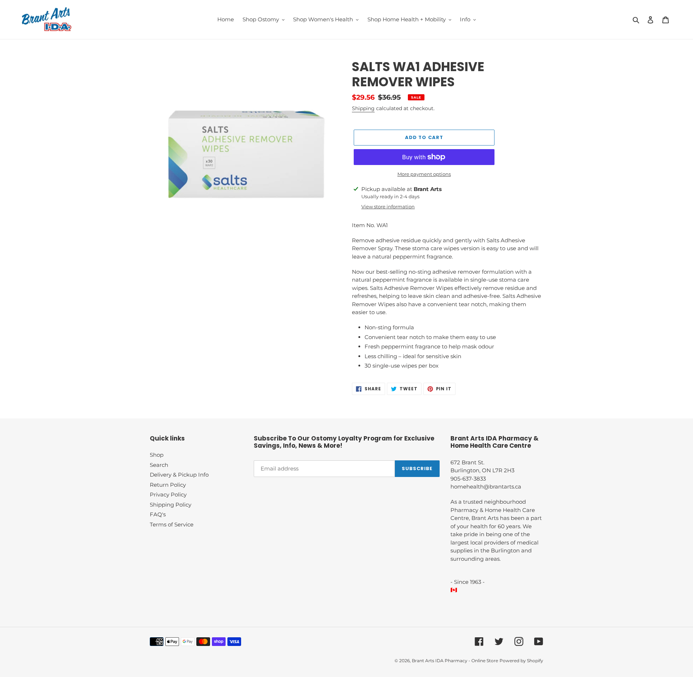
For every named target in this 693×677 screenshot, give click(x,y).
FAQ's (158, 514)
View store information (388, 206)
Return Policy (168, 484)
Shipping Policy (170, 504)
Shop (157, 454)
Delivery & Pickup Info (179, 474)
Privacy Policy (168, 494)
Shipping (363, 108)
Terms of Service (171, 524)
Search (159, 464)
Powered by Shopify (521, 660)
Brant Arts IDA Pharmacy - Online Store (455, 660)
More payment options (424, 174)
